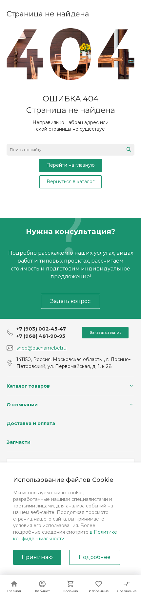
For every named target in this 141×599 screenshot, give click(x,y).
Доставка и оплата (31, 423)
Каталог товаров (28, 386)
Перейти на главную (70, 165)
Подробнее (95, 557)
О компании (22, 405)
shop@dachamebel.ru (41, 348)
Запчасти (18, 442)
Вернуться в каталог (70, 181)
